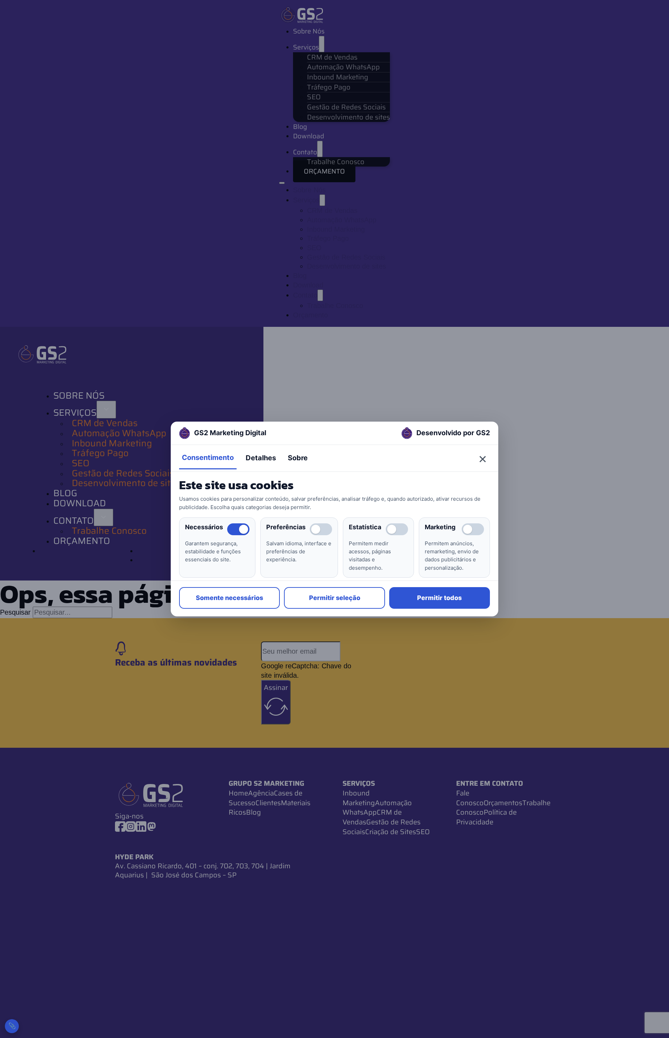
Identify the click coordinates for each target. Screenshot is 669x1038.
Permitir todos (439, 597)
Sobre (298, 458)
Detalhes (261, 458)
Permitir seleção (334, 597)
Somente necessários (229, 597)
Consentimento (208, 457)
